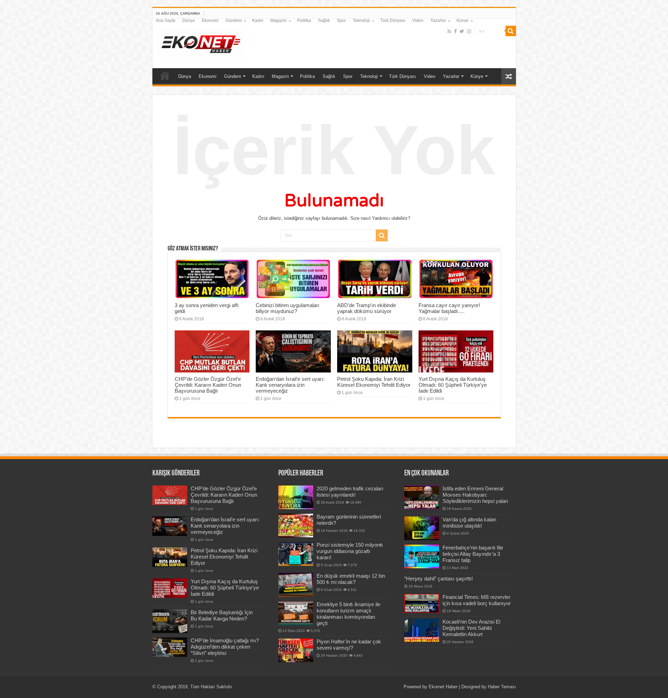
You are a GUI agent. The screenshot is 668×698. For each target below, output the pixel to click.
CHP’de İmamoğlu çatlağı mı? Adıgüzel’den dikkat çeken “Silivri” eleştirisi (225, 646)
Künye (462, 20)
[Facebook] (455, 31)
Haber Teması (502, 686)
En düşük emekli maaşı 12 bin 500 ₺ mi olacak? (351, 579)
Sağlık (324, 20)
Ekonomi (210, 20)
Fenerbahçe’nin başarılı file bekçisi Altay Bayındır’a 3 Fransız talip (473, 554)
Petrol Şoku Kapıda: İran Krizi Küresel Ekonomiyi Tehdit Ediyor (374, 382)
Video (417, 20)
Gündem (233, 20)
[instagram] (469, 31)
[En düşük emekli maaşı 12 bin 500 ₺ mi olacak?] (295, 584)
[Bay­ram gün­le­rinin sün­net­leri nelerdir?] (295, 525)
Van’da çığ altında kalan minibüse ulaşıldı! (469, 522)
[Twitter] (462, 31)
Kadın (257, 20)
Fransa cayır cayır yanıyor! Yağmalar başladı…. (449, 308)
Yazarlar (438, 20)
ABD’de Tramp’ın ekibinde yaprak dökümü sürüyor (366, 308)
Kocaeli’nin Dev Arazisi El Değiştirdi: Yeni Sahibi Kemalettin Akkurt (471, 628)
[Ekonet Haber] (201, 42)
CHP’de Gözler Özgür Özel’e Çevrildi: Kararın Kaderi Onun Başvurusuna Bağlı (208, 385)
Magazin (278, 20)
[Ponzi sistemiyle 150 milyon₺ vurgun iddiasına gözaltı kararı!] (295, 553)
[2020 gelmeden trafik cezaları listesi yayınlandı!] (295, 497)
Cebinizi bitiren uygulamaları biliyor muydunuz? (287, 308)
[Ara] (511, 31)
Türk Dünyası (392, 20)
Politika (304, 20)
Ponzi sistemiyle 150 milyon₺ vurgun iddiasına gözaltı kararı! (350, 551)
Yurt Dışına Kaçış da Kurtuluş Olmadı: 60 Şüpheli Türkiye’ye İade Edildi (453, 385)
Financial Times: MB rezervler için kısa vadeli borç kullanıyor (477, 600)
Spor (341, 20)
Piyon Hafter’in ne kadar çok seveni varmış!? (349, 645)
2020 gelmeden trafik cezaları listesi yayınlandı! (350, 492)
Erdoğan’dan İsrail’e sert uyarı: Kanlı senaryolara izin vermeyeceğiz (290, 385)
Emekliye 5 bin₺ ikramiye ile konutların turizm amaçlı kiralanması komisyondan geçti (348, 613)
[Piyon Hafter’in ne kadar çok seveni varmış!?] (295, 650)
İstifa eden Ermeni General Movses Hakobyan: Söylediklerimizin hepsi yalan (475, 495)
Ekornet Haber (443, 686)
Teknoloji (361, 20)
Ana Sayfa (165, 20)
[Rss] (449, 31)
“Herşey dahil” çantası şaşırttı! (438, 578)
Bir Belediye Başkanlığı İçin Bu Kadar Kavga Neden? (222, 615)
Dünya (188, 20)
